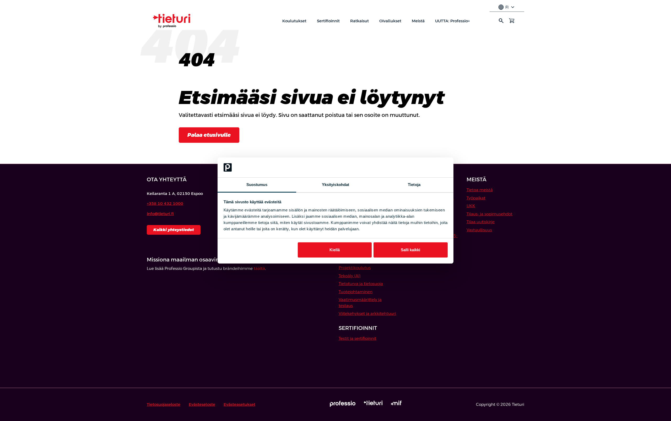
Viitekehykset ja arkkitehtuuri (367, 313)
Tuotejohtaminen (355, 291)
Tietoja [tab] (414, 184)
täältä (259, 268)
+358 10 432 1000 (165, 203)
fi (507, 7)
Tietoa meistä (480, 190)
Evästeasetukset (239, 404)
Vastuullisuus (479, 230)
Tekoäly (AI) (350, 276)
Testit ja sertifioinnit (357, 338)
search (501, 20)
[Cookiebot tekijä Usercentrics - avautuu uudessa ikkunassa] (425, 167)
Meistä (418, 21)
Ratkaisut (359, 21)
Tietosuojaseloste (163, 404)
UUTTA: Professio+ (452, 21)
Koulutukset (294, 21)
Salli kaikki (410, 250)
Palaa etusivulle (209, 135)
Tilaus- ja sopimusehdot (489, 214)
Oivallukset (390, 21)
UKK (471, 206)
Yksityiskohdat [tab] (335, 184)
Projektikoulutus (355, 267)
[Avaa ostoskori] (511, 21)
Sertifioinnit (328, 21)
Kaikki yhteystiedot (173, 229)
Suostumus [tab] (257, 184)
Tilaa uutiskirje (481, 222)
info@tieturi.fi (160, 213)
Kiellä (334, 250)
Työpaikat (476, 198)
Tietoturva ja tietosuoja (361, 283)
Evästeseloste (202, 404)
